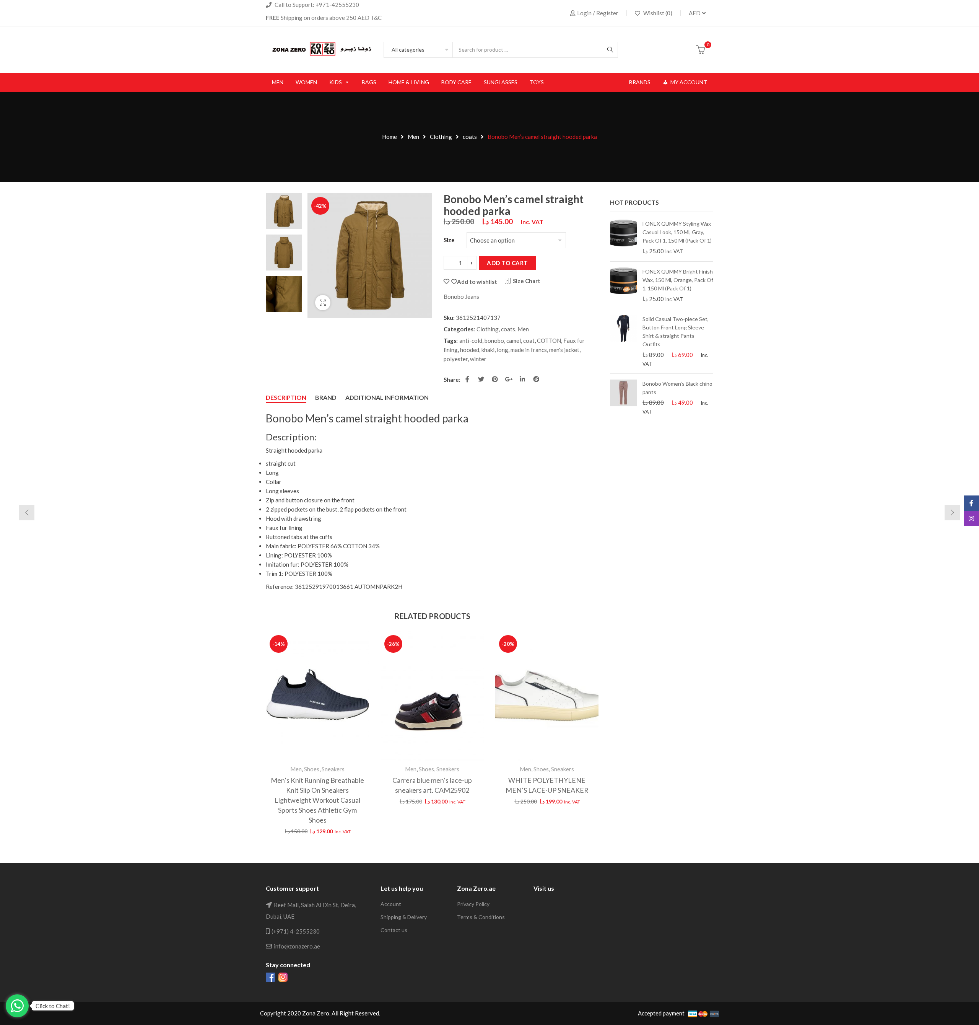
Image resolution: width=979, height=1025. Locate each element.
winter (478, 358)
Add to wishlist (477, 281)
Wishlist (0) (657, 13)
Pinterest (495, 379)
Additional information (387, 397)
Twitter (481, 379)
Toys (537, 82)
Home (389, 136)
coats (470, 136)
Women (306, 82)
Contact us (394, 930)
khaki (487, 349)
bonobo (494, 340)
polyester (456, 358)
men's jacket (564, 349)
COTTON (549, 340)
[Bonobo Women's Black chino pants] (623, 398)
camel (513, 340)
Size (449, 239)
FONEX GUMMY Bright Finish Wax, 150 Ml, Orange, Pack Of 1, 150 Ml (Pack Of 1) (677, 280)
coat (529, 340)
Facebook (467, 379)
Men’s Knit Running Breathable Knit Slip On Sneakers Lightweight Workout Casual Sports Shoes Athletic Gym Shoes (317, 800)
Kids (335, 82)
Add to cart (507, 262)
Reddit (536, 379)
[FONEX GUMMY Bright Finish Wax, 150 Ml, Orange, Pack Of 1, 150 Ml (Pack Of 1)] (623, 285)
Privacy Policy (473, 904)
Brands (639, 82)
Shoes (311, 769)
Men (277, 82)
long (502, 349)
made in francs (529, 349)
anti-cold (470, 340)
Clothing (441, 136)
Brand (326, 397)
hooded (469, 349)
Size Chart (526, 280)
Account (391, 904)
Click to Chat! (53, 1005)
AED (695, 13)
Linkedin (522, 379)
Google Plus (508, 379)
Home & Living (409, 82)
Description (286, 397)
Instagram (971, 518)
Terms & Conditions (481, 917)
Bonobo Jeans (461, 296)
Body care (456, 82)
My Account (688, 82)
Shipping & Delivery (404, 917)
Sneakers (333, 769)
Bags (369, 82)
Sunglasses (500, 82)
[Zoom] (322, 302)
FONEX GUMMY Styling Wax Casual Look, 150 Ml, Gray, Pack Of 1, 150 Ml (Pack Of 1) (677, 232)
